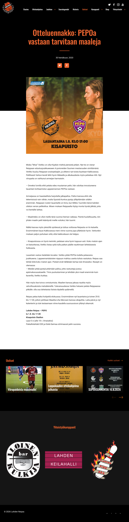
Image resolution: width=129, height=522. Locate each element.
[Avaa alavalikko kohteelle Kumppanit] (102, 9)
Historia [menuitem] (76, 9)
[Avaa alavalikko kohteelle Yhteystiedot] (124, 9)
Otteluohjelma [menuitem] (37, 9)
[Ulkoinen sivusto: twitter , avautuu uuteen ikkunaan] (59, 65)
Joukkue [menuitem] (49, 9)
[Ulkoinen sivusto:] (109, 4)
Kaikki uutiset (114, 360)
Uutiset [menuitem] (85, 9)
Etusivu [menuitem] (26, 9)
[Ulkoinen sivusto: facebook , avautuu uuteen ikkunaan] (66, 65)
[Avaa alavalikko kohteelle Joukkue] (55, 9)
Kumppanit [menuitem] (95, 9)
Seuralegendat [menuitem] (64, 9)
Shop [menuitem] (107, 9)
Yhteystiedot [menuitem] (117, 9)
